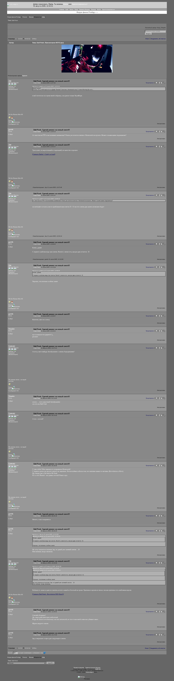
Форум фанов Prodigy (14, 17)
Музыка (31, 17)
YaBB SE (98, 669)
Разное (25, 17)
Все (35, 38)
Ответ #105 (37, 195)
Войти (65, 4)
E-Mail (11, 134)
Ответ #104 (37, 146)
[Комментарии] (13, 89)
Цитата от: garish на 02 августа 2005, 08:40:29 (46, 566)
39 (33, 38)
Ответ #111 (37, 398)
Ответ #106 (37, 244)
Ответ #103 (37, 131)
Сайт (66, 9)
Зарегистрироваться (80, 4)
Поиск (76, 9)
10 (28, 38)
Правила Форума (84, 9)
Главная (61, 9)
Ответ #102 (37, 83)
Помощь (93, 9)
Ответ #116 (37, 563)
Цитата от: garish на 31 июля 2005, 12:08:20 (46, 270)
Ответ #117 (37, 611)
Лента (71, 9)
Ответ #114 (37, 516)
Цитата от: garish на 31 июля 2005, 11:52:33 (46, 86)
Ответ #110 (37, 348)
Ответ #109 (37, 331)
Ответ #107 (37, 267)
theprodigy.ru (90, 672)
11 (29, 38)
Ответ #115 (37, 531)
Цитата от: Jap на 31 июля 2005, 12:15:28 (45, 534)
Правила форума (79, 667)
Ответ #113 (37, 465)
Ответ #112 (37, 415)
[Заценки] (12, 87)
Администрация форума (92, 667)
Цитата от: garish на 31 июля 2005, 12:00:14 (46, 199)
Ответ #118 (37, 635)
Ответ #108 (37, 316)
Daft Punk (15, 20)
